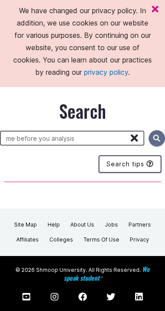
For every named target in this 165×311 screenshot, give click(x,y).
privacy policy (106, 72)
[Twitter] (111, 297)
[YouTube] (26, 297)
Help (54, 224)
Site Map (25, 224)
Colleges (61, 239)
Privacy (139, 239)
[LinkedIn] (139, 297)
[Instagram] (54, 297)
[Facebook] (82, 297)
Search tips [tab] (126, 164)
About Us (82, 224)
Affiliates (27, 239)
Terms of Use (101, 239)
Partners (139, 224)
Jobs (111, 224)
